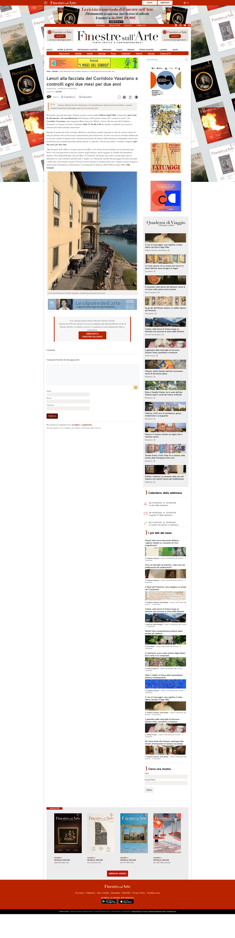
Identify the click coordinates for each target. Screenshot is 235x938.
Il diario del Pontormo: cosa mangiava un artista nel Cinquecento (165, 588)
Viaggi (119, 49)
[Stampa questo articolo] (124, 97)
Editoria (139, 53)
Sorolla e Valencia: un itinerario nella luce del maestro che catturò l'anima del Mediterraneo (164, 477)
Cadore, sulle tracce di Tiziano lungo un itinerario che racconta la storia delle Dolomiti (164, 330)
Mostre (90, 53)
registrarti (87, 424)
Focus (113, 53)
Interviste (102, 53)
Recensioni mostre (88, 49)
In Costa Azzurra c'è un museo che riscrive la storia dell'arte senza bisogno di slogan (164, 267)
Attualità (78, 53)
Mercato (151, 53)
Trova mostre (146, 49)
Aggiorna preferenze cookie (157, 911)
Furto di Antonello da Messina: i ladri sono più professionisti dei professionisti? (165, 566)
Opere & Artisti (65, 49)
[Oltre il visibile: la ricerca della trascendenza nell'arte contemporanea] (165, 684)
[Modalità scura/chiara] (136, 98)
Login (150, 2)
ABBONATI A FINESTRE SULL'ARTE (92, 335)
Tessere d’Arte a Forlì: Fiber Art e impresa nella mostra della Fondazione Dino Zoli (165, 456)
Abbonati (165, 2)
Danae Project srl (137, 911)
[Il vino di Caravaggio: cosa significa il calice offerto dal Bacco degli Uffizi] (165, 238)
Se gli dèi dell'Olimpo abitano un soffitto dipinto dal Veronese (165, 309)
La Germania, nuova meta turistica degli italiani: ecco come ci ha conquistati (165, 654)
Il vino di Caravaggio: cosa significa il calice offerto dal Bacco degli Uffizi (163, 246)
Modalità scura (153, 893)
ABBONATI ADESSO (117, 873)
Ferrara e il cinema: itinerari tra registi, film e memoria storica (163, 435)
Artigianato (125, 53)
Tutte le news (64, 53)
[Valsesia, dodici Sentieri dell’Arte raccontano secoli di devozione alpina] (165, 364)
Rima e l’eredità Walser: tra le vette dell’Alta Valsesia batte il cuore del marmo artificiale (163, 393)
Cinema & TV (165, 53)
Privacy (145, 911)
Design (130, 49)
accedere (76, 424)
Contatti (128, 25)
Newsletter (114, 25)
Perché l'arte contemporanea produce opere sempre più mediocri (163, 632)
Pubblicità (141, 25)
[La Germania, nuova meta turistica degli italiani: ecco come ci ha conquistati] (165, 662)
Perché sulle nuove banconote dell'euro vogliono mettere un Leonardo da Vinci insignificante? (162, 543)
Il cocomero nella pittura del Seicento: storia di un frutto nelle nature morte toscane (165, 288)
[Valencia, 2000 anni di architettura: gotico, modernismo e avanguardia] (165, 407)
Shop (175, 49)
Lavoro (163, 49)
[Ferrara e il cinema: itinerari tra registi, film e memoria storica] (165, 428)
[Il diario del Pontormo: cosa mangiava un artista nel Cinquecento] (165, 596)
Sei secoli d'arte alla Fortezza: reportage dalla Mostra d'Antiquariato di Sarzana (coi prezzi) (164, 742)
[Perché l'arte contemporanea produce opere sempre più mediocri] (165, 640)
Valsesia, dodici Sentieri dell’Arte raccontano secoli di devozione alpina (164, 372)
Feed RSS (126, 893)
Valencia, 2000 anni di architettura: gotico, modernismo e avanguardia (163, 414)
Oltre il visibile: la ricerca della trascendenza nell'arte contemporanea (163, 676)
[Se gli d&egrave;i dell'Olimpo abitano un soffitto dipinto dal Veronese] (165, 301)
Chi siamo (100, 25)
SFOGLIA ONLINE (62, 860)
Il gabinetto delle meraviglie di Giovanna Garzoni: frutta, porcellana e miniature (162, 351)
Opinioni (106, 49)
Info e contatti (103, 893)
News (49, 49)
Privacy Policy (138, 893)
